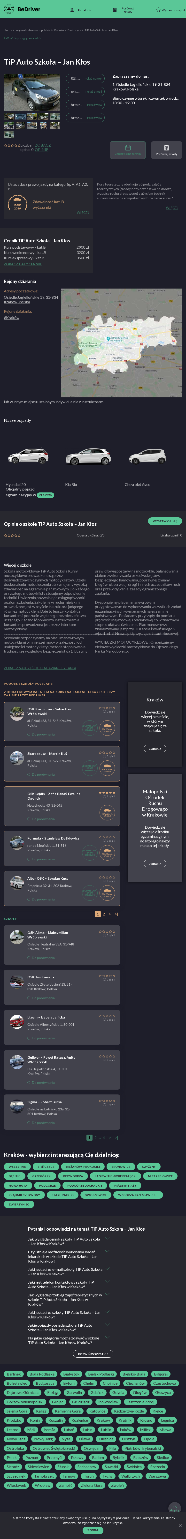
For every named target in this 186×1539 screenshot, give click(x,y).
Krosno (146, 1420)
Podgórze (47, 1185)
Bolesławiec (17, 1383)
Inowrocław (108, 1402)
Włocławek (16, 1485)
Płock (12, 1457)
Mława (165, 1429)
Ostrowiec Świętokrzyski (54, 1448)
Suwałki (111, 1467)
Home (8, 30)
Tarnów (68, 1476)
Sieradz (13, 1467)
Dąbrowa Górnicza (23, 1392)
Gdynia (118, 1392)
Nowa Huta (18, 1185)
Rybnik (118, 1457)
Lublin (106, 1429)
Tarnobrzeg (44, 1476)
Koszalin (55, 1420)
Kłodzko (14, 1420)
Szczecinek (16, 1476)
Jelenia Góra (17, 1411)
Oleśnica (106, 1439)
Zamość (65, 1485)
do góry (174, 1510)
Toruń (89, 1476)
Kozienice (79, 1420)
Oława (84, 1439)
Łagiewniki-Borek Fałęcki (115, 1176)
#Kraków (11, 317)
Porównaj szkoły (166, 154)
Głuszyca (163, 1392)
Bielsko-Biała (134, 1374)
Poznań (31, 1457)
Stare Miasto (63, 1195)
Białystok (71, 1374)
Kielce (158, 1411)
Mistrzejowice (160, 1176)
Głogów (140, 1392)
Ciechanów (135, 1383)
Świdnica (134, 1467)
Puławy (77, 1457)
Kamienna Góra (68, 1411)
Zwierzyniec (19, 1204)
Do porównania (43, 734)
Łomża (49, 1429)
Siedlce (163, 1457)
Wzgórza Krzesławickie (138, 1195)
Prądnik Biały (125, 1185)
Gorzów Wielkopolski (25, 1402)
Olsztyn (128, 1439)
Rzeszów (140, 1457)
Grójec (57, 1402)
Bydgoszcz (45, 1383)
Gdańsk (97, 1392)
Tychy (107, 1476)
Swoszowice (96, 1195)
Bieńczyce (74, 30)
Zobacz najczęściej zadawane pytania (40, 668)
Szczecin (157, 1467)
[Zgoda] (180, 1525)
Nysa (66, 1439)
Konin (35, 1420)
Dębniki (15, 1176)
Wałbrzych (130, 1476)
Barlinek (14, 1374)
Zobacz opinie (43, 147)
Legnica (167, 1420)
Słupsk (63, 1467)
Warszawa (157, 1476)
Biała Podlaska (42, 1374)
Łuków (125, 1429)
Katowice (97, 1411)
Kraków (59, 30)
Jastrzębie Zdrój (140, 1402)
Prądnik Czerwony (24, 1195)
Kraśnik (125, 1420)
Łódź (31, 1429)
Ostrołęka (15, 1448)
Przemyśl (54, 1457)
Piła (112, 1448)
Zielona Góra (91, 1485)
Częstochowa (164, 1383)
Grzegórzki (41, 1176)
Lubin (87, 1429)
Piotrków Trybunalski (142, 1448)
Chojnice (110, 1383)
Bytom (69, 1383)
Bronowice (120, 1166)
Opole (149, 1439)
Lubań (69, 1429)
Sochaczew (87, 1467)
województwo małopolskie (33, 30)
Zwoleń (117, 1485)
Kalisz (41, 1411)
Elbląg (52, 1392)
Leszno (12, 1429)
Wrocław (42, 1485)
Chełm (88, 1383)
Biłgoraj (161, 1374)
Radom (98, 1457)
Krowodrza (73, 1176)
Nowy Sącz (16, 1439)
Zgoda (92, 1530)
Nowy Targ (43, 1439)
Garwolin (74, 1392)
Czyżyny (149, 1166)
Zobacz (155, 749)
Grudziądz (81, 1402)
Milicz (145, 1429)
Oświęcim (92, 1448)
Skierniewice (38, 1467)
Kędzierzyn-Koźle (129, 1411)
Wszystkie (17, 1166)
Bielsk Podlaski (101, 1374)
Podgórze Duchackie (84, 1185)
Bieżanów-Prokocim (83, 1166)
